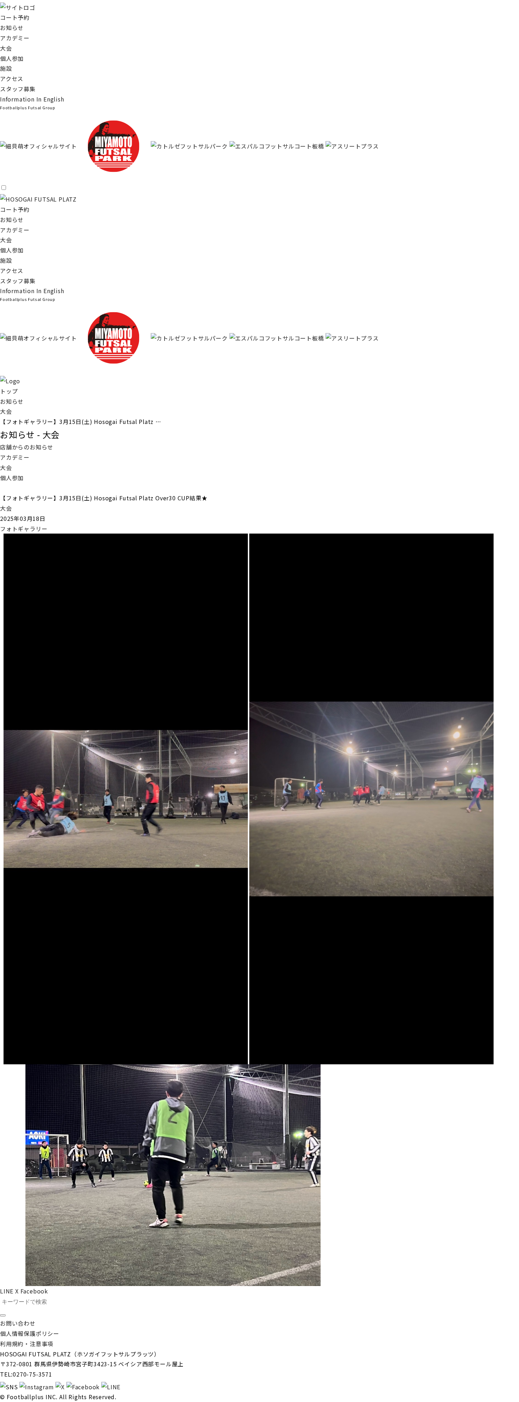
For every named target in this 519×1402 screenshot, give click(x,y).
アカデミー (15, 38)
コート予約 (15, 17)
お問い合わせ (18, 1323)
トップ (9, 391)
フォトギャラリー (23, 528)
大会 (6, 48)
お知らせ (12, 27)
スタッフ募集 (18, 89)
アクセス (11, 78)
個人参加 (12, 58)
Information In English (32, 99)
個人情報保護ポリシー (29, 1333)
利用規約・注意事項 (26, 1343)
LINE (6, 1291)
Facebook (34, 1291)
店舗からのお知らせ (26, 447)
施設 (6, 68)
